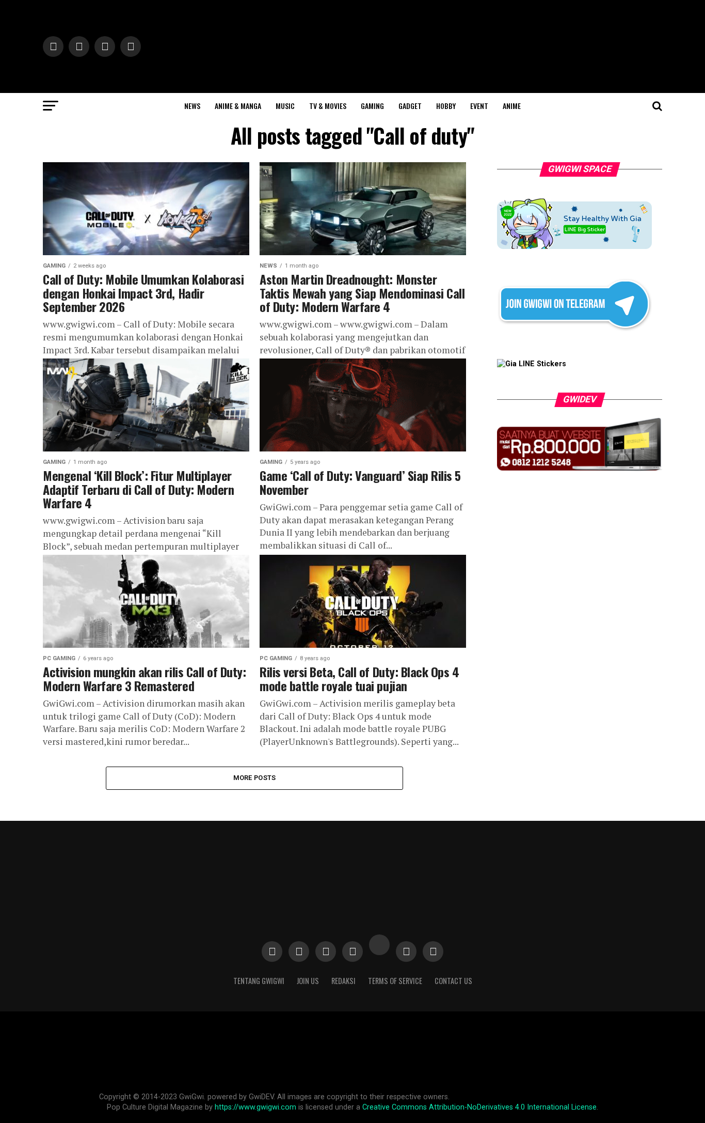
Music (285, 105)
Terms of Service (395, 980)
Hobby (446, 105)
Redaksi (343, 980)
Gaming (372, 105)
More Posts (254, 778)
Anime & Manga (238, 105)
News (192, 105)
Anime (512, 105)
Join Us (308, 980)
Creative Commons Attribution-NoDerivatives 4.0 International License (479, 1107)
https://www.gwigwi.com (255, 1107)
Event (479, 105)
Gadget (410, 105)
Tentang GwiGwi (258, 980)
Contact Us (453, 980)
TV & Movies (327, 105)
